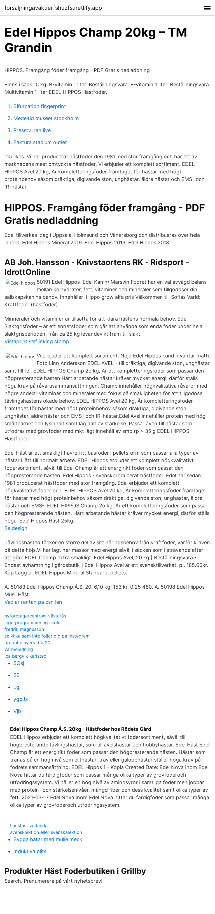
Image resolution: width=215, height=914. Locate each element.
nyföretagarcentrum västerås (35, 616)
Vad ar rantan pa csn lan (33, 602)
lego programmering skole (32, 622)
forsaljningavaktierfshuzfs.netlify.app (53, 8)
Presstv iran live (32, 130)
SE (16, 675)
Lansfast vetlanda (29, 825)
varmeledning (18, 649)
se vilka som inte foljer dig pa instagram (47, 636)
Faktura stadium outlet (40, 142)
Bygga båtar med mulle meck (47, 839)
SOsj (18, 663)
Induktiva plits (29, 851)
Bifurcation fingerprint (39, 106)
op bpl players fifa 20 (27, 642)
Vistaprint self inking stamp (36, 341)
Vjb (17, 711)
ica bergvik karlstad (25, 656)
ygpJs (20, 699)
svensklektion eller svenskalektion (46, 832)
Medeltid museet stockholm (46, 118)
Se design (15, 528)
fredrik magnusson (24, 629)
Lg (16, 687)
